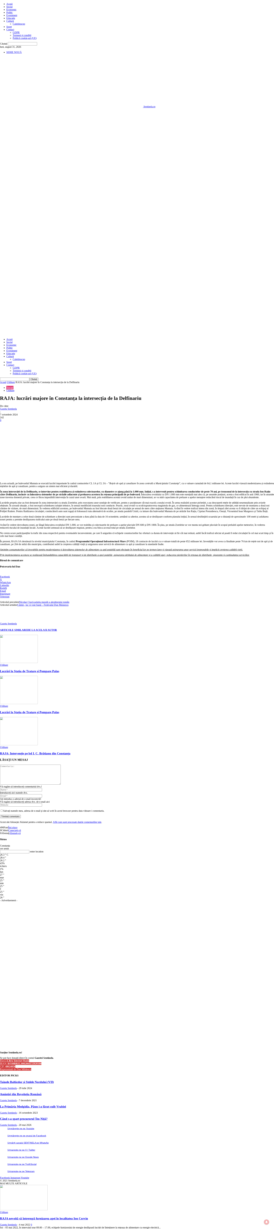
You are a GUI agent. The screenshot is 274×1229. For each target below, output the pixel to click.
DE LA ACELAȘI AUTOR (42, 630)
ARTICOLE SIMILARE (13, 630)
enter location (36, 851)
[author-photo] (7, 620)
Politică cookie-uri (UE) (25, 38)
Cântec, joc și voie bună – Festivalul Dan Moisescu (42, 605)
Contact (10, 29)
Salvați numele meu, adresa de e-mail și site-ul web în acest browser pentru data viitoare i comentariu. (53, 810)
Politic (9, 12)
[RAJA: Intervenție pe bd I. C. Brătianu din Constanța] (19, 744)
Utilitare (11, 382)
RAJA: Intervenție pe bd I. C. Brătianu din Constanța (35, 753)
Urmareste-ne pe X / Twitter (21, 1150)
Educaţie (10, 18)
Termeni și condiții (22, 35)
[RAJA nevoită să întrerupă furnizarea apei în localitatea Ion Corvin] (24, 1209)
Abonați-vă (15, 833)
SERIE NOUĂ (14, 52)
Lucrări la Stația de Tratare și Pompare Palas (29, 671)
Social (9, 6)
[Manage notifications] (266, 1222)
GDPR (16, 32)
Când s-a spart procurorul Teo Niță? (24, 1118)
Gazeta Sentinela (8, 409)
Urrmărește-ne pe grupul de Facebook (26, 1135)
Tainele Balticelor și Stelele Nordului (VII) (27, 1082)
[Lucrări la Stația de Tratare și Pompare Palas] (19, 662)
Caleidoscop (19, 24)
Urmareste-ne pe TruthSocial (21, 1164)
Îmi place (12, 827)
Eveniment (11, 15)
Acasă (9, 4)
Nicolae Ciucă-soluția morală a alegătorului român (44, 602)
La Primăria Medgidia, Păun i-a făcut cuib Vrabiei (33, 1106)
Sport (9, 26)
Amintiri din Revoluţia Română (21, 1094)
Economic (11, 9)
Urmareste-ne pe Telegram (21, 1171)
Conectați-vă (14, 830)
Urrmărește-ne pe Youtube (20, 1128)
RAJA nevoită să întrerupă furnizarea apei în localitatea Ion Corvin (44, 1218)
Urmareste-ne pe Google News (23, 1157)
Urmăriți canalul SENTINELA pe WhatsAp (28, 1143)
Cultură (10, 21)
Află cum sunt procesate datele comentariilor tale (77, 822)
